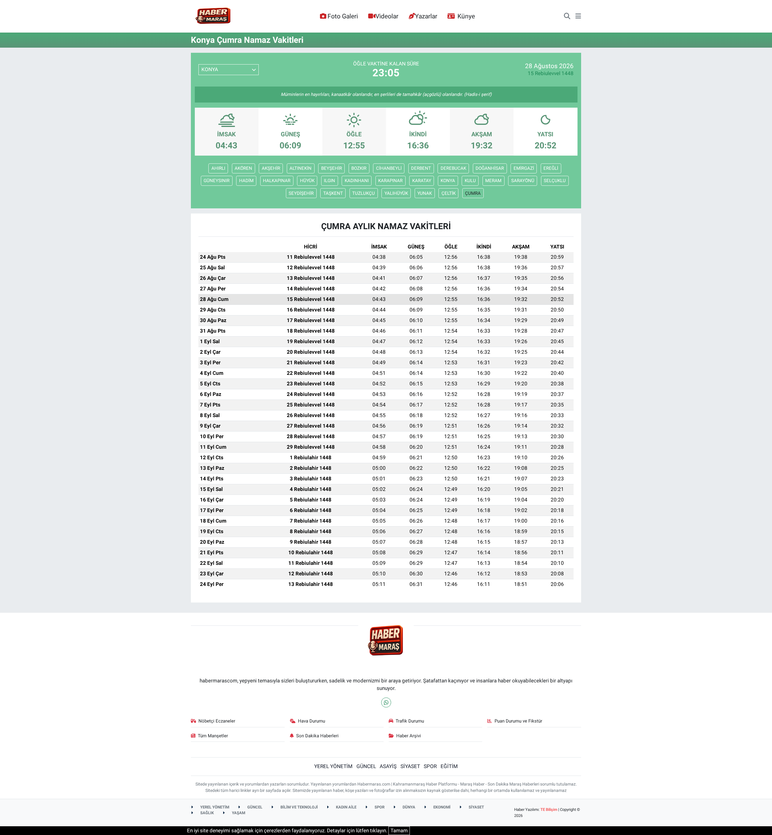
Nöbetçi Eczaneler (216, 721)
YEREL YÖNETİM (333, 766)
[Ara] (567, 16)
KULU (470, 180)
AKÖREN (243, 168)
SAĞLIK (206, 813)
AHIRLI (218, 168)
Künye (466, 16)
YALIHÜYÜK (396, 193)
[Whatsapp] (386, 702)
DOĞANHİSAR (490, 168)
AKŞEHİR (271, 168)
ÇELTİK (448, 193)
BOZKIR (358, 168)
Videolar (386, 16)
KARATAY (421, 180)
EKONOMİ (441, 807)
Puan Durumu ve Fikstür (518, 721)
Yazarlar (426, 16)
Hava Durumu (311, 721)
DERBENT (421, 168)
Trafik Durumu (410, 721)
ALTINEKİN (301, 168)
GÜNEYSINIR (216, 180)
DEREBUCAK (453, 168)
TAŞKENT (333, 193)
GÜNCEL (366, 766)
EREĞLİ (550, 168)
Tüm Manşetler (213, 736)
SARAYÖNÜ (522, 180)
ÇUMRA (473, 193)
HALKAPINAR (276, 180)
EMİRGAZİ (524, 168)
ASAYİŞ (388, 766)
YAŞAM (238, 813)
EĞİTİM (449, 766)
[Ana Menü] (578, 16)
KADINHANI (357, 180)
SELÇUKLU (555, 180)
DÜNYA (408, 807)
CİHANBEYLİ (389, 168)
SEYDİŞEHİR (301, 193)
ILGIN (329, 180)
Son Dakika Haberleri (317, 736)
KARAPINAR (390, 180)
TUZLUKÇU (363, 193)
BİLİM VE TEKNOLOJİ (299, 807)
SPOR (430, 766)
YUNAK (424, 193)
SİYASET (410, 766)
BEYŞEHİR (331, 168)
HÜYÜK (307, 180)
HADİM (246, 180)
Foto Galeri (342, 16)
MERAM (493, 180)
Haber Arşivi (408, 736)
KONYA (448, 180)
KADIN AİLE (345, 807)
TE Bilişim (548, 809)
